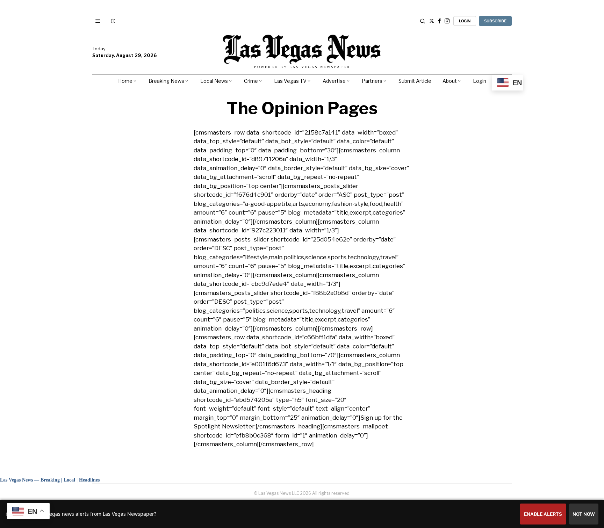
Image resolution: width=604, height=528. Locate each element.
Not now (584, 514)
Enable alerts (543, 514)
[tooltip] (431, 20)
